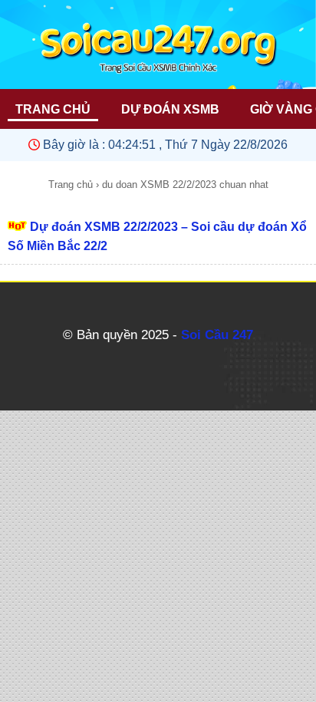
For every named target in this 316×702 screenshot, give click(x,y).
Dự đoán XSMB (170, 109)
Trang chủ (70, 184)
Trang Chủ (53, 109)
